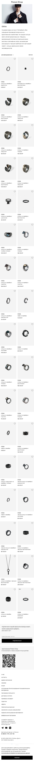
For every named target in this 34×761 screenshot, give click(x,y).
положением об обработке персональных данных (15, 753)
